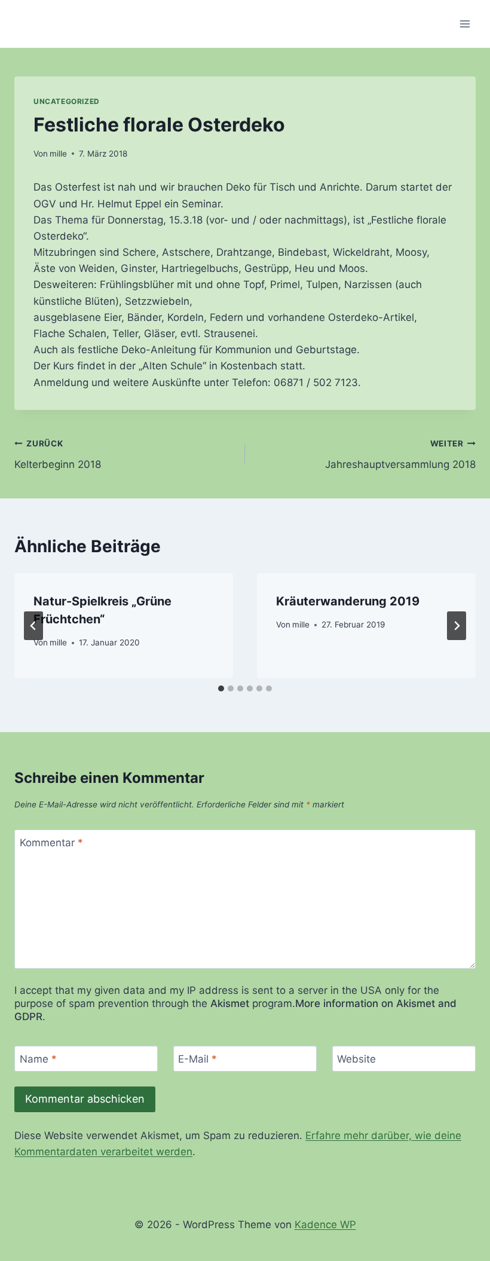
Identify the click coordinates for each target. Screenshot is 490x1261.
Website (356, 1059)
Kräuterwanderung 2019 (347, 601)
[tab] (221, 688)
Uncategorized (66, 101)
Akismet (229, 1003)
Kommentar (51, 843)
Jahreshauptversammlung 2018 (400, 454)
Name (38, 1059)
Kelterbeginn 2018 (57, 454)
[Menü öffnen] (465, 23)
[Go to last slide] (33, 625)
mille (58, 153)
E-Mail (197, 1059)
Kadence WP (325, 1225)
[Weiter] (456, 625)
